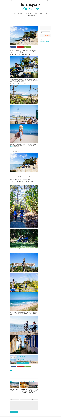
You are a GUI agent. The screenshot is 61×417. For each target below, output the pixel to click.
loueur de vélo (32, 248)
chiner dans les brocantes (23, 177)
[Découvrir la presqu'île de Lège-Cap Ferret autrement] (30, 11)
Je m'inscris (48, 35)
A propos (15, 0)
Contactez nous (20, 0)
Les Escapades (15, 371)
